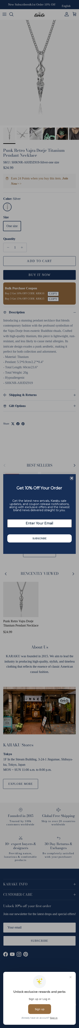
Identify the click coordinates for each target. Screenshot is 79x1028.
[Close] (71, 478)
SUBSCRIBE (39, 538)
